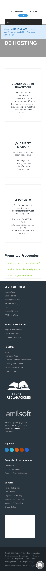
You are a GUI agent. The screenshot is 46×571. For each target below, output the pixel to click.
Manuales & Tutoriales (14, 503)
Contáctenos (10, 491)
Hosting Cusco (17, 559)
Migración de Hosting (13, 495)
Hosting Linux (23, 160)
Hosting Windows (23, 163)
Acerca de (9, 352)
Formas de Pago (11, 356)
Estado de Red (10, 507)
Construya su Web (12, 333)
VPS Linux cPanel (11, 315)
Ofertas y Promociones (14, 363)
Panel (22, 15)
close (41, 29)
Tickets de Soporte (12, 488)
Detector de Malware (13, 469)
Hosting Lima (25, 556)
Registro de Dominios (13, 329)
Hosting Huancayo (27, 561)
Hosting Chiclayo (11, 561)
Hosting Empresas (23, 166)
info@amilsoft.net (18, 428)
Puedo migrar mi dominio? (19, 276)
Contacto (32, 12)
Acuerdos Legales (29, 565)
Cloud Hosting (10, 296)
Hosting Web (10, 292)
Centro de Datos (11, 371)
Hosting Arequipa (11, 556)
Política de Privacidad (13, 565)
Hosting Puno (31, 559)
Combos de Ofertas (14, 337)
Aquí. (12, 35)
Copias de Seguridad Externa (16, 473)
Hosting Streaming (12, 311)
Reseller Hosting (11, 303)
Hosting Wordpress (12, 299)
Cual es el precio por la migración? (22, 264)
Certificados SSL (11, 465)
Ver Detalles (9, 431)
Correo (7, 307)
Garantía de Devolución (14, 367)
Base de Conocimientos (14, 499)
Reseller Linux (23, 169)
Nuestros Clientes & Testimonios (18, 360)
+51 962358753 (16, 12)
